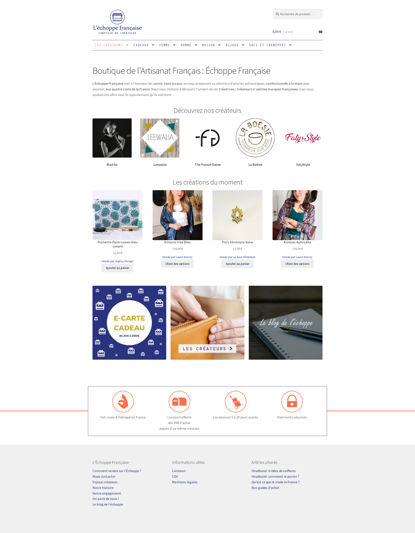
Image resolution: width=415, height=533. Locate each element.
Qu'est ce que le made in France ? (276, 482)
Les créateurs (109, 45)
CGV (175, 476)
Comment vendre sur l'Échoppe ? (117, 471)
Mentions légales (185, 482)
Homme (185, 45)
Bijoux (231, 45)
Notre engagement (107, 493)
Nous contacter (104, 476)
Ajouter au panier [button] (117, 268)
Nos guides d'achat (265, 487)
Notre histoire (103, 487)
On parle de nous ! (106, 498)
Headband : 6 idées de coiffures (274, 471)
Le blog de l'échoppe (108, 504)
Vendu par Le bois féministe (237, 257)
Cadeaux (140, 45)
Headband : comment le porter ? (275, 476)
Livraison (178, 471)
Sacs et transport (267, 45)
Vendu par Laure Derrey (177, 257)
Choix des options (177, 264)
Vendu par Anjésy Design (117, 261)
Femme (164, 45)
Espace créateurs (105, 482)
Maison (208, 45)
